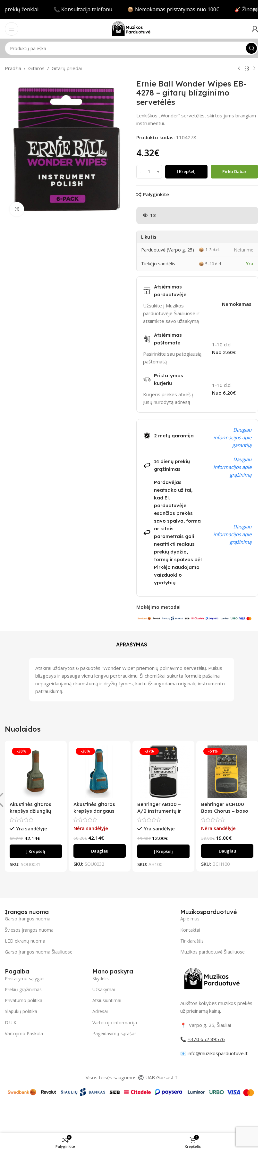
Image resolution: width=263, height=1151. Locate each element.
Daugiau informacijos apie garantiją (232, 437)
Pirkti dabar (234, 171)
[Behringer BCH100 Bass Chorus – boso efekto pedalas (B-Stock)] (227, 771)
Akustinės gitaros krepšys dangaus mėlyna (94, 811)
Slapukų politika (21, 1011)
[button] (36, 851)
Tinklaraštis (192, 941)
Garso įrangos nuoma (27, 919)
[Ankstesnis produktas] (239, 69)
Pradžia (13, 68)
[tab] (131, 644)
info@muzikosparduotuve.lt (218, 1053)
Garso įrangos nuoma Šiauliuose (38, 952)
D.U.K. (11, 1022)
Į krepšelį (186, 171)
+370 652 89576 (206, 1039)
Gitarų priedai (67, 68)
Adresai (100, 1011)
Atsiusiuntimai (106, 1000)
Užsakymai (103, 989)
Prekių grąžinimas (23, 989)
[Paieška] (251, 48)
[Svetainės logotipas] (131, 28)
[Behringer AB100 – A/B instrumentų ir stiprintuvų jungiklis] (163, 771)
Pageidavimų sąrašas (114, 1033)
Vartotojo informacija (114, 1022)
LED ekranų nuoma (25, 941)
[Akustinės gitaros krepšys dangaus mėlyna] (99, 771)
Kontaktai (190, 930)
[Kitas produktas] (254, 69)
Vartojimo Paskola (24, 1033)
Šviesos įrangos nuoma (29, 930)
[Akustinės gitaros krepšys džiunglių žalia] (36, 771)
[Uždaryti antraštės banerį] (255, 9)
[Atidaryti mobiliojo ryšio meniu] (11, 29)
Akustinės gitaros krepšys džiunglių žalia (30, 811)
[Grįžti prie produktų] (246, 69)
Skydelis (100, 978)
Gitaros (36, 68)
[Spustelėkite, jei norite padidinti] (17, 209)
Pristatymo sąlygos (25, 978)
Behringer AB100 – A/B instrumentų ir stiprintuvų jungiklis (160, 811)
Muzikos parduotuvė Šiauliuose (212, 952)
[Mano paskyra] (255, 29)
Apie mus (189, 919)
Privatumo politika (23, 1000)
